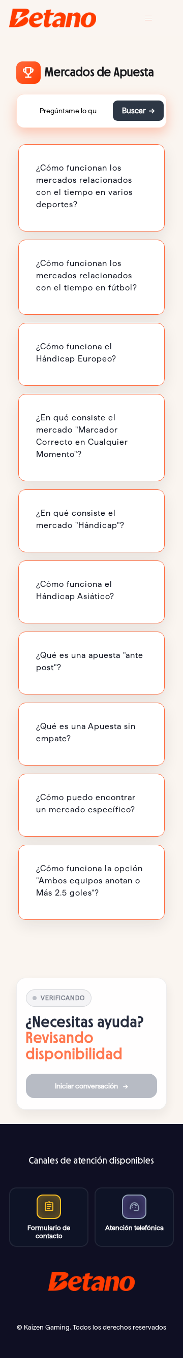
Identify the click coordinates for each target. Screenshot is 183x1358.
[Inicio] (52, 18)
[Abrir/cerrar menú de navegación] (156, 18)
